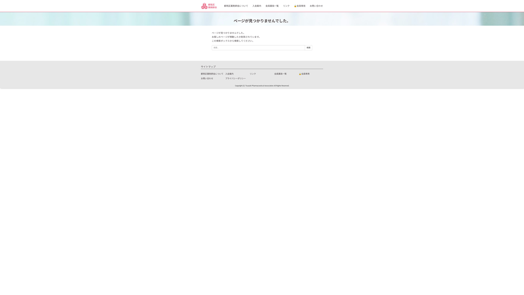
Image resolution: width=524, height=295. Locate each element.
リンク (286, 6)
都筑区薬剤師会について (236, 6)
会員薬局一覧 (272, 6)
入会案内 (256, 6)
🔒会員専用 (299, 6)
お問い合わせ (316, 6)
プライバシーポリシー (235, 78)
